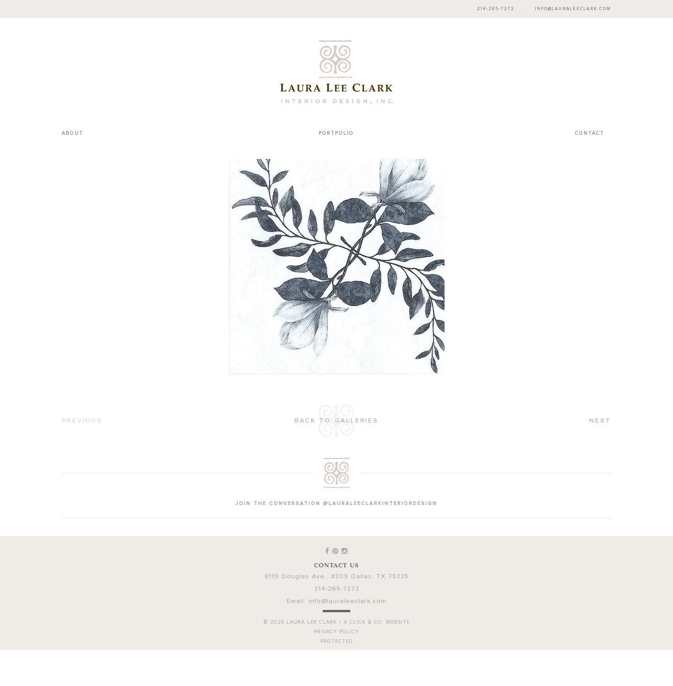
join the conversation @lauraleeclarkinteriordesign (336, 484)
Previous (82, 402)
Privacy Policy (336, 612)
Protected (336, 622)
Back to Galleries (336, 402)
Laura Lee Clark (336, 62)
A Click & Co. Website (377, 603)
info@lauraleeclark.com (573, 9)
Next (600, 402)
